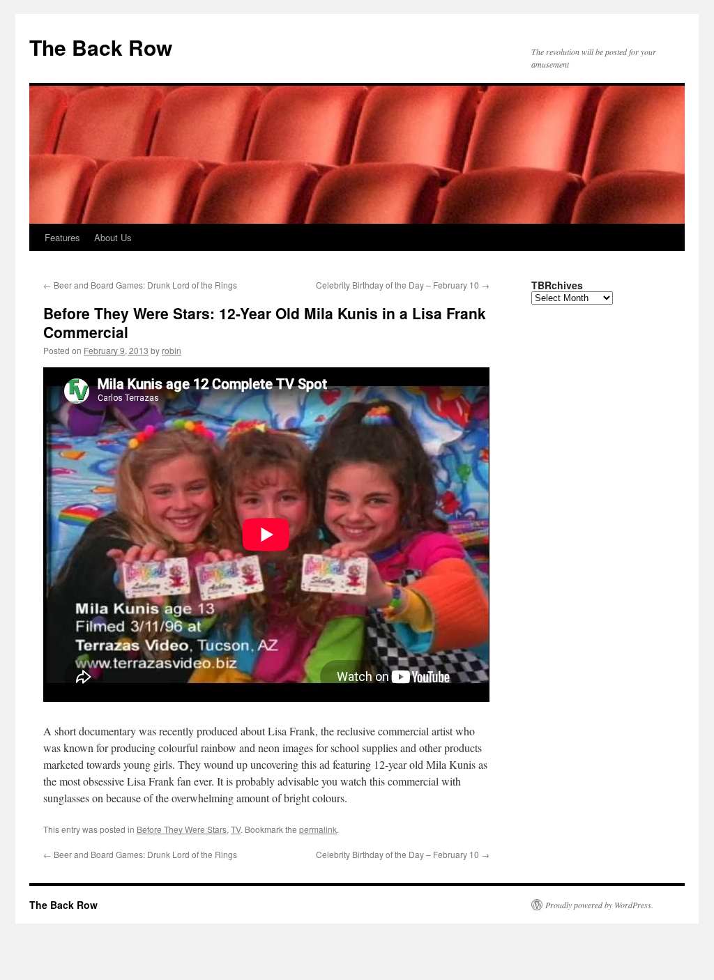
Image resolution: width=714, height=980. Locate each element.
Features (62, 237)
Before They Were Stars (182, 829)
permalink (318, 829)
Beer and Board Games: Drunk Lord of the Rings (140, 285)
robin (171, 350)
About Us (113, 237)
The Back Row (100, 47)
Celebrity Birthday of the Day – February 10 (402, 285)
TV (236, 829)
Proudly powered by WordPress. (599, 904)
